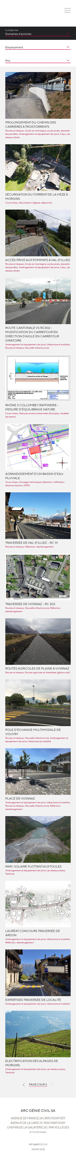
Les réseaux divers (56, 870)
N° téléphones (38, 1132)
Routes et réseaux (14, 130)
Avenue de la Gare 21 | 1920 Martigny (38, 1123)
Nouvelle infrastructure (37, 347)
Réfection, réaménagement (39, 546)
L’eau (63, 134)
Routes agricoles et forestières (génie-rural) (47, 672)
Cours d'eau (11, 202)
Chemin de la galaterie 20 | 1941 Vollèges (38, 1127)
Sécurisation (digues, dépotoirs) (35, 202)
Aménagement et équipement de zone (39, 134)
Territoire (9, 873)
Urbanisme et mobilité (58, 344)
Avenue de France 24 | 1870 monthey (38, 1118)
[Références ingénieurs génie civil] (9, 12)
